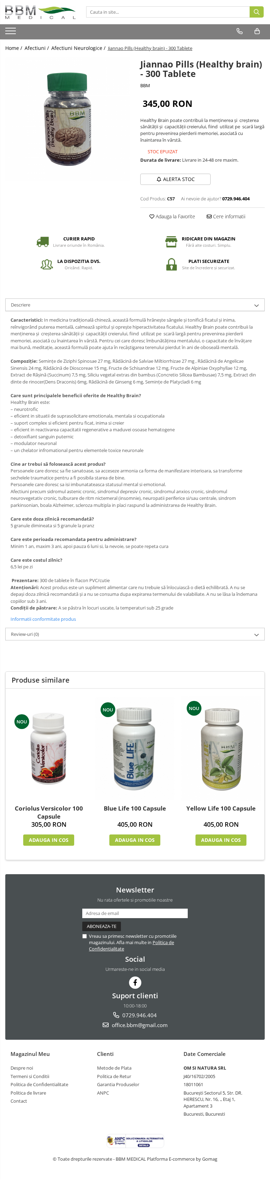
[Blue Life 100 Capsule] (134, 748)
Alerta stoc (179, 179)
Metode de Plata (114, 1068)
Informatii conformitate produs (43, 619)
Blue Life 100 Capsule (135, 808)
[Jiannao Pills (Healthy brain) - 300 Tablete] (67, 119)
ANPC (103, 1093)
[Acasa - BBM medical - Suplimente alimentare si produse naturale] (40, 12)
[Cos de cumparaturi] (257, 31)
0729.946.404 (139, 1015)
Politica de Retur (114, 1076)
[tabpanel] (67, 119)
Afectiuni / (37, 48)
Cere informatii (228, 216)
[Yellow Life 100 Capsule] (221, 748)
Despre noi (22, 1068)
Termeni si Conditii (30, 1076)
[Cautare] (257, 12)
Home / (14, 48)
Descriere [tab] (20, 305)
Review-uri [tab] (25, 634)
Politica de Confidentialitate (39, 1084)
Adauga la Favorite (174, 216)
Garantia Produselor (118, 1084)
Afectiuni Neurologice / (79, 48)
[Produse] (11, 33)
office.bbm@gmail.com (139, 1025)
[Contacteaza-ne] (240, 31)
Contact (19, 1101)
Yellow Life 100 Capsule (221, 808)
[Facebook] (135, 982)
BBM (145, 85)
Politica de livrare (28, 1093)
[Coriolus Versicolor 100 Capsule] (48, 748)
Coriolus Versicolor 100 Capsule (49, 812)
